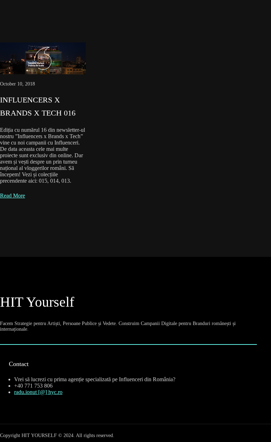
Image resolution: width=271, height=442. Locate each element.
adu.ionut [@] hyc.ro (39, 392)
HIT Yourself (37, 302)
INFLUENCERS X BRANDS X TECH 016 (38, 106)
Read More (12, 196)
